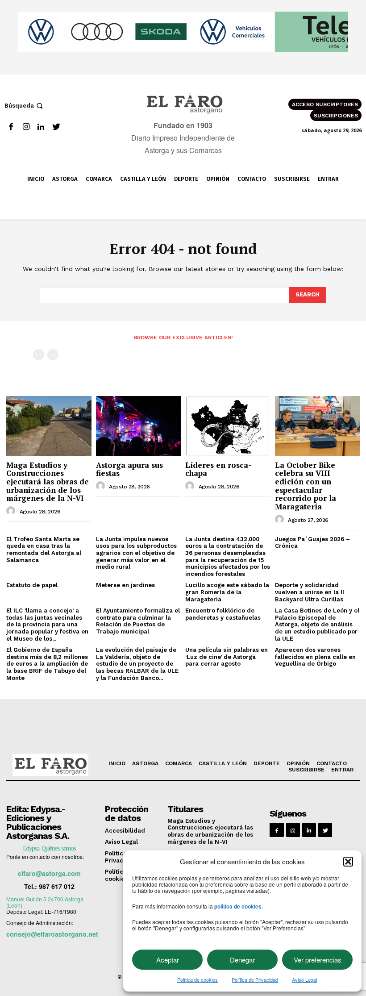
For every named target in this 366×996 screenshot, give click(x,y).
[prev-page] (38, 354)
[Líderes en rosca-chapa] (227, 425)
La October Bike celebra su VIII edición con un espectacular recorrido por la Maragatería (305, 486)
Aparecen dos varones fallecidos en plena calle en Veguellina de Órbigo (315, 656)
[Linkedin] (41, 127)
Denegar (242, 959)
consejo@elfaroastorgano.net (52, 933)
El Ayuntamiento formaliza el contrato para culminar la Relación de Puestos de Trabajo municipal (138, 621)
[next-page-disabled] (52, 354)
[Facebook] (10, 127)
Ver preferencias (317, 959)
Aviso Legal (304, 979)
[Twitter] (56, 127)
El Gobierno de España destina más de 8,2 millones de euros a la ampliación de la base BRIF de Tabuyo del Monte (47, 663)
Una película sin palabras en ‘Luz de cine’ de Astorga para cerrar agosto (226, 656)
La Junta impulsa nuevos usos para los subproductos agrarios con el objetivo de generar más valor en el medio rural (136, 553)
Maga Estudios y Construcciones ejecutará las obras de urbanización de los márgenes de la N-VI (47, 482)
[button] (348, 861)
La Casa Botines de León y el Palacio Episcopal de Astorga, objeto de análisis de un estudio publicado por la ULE (317, 624)
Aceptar (167, 959)
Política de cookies (197, 979)
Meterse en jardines (125, 585)
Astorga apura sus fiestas (129, 469)
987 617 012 (57, 886)
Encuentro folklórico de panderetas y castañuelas (223, 614)
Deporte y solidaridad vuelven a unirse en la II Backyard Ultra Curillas (309, 592)
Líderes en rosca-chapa (218, 469)
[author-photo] (12, 511)
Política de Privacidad (255, 979)
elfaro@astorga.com (49, 873)
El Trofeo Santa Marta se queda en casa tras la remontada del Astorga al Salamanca (43, 549)
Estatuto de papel (32, 585)
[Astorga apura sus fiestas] (138, 425)
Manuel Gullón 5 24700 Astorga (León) (44, 902)
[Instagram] (26, 127)
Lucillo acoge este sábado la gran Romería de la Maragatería (227, 592)
